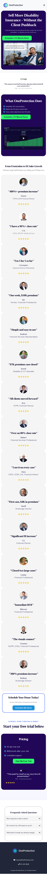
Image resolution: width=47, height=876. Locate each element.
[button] (44, 5)
